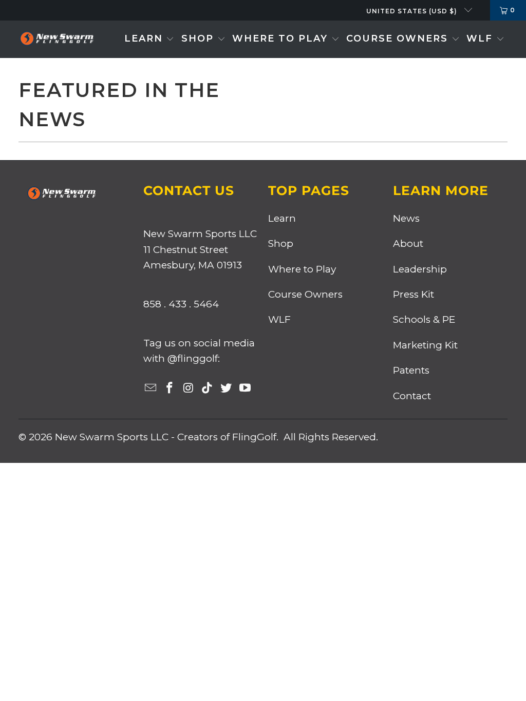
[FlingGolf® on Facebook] (169, 388)
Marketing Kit (425, 345)
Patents (411, 370)
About (408, 243)
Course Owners (305, 294)
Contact (412, 396)
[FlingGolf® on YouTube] (245, 388)
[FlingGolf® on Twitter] (226, 388)
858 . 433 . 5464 (181, 304)
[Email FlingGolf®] (151, 388)
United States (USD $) (412, 11)
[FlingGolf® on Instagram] (188, 388)
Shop (280, 243)
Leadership (420, 269)
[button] (149, 39)
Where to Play (302, 269)
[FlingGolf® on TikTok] (207, 388)
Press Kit (413, 294)
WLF (279, 319)
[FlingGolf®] (56, 39)
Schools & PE (424, 319)
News (406, 218)
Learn (282, 218)
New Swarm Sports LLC (111, 437)
